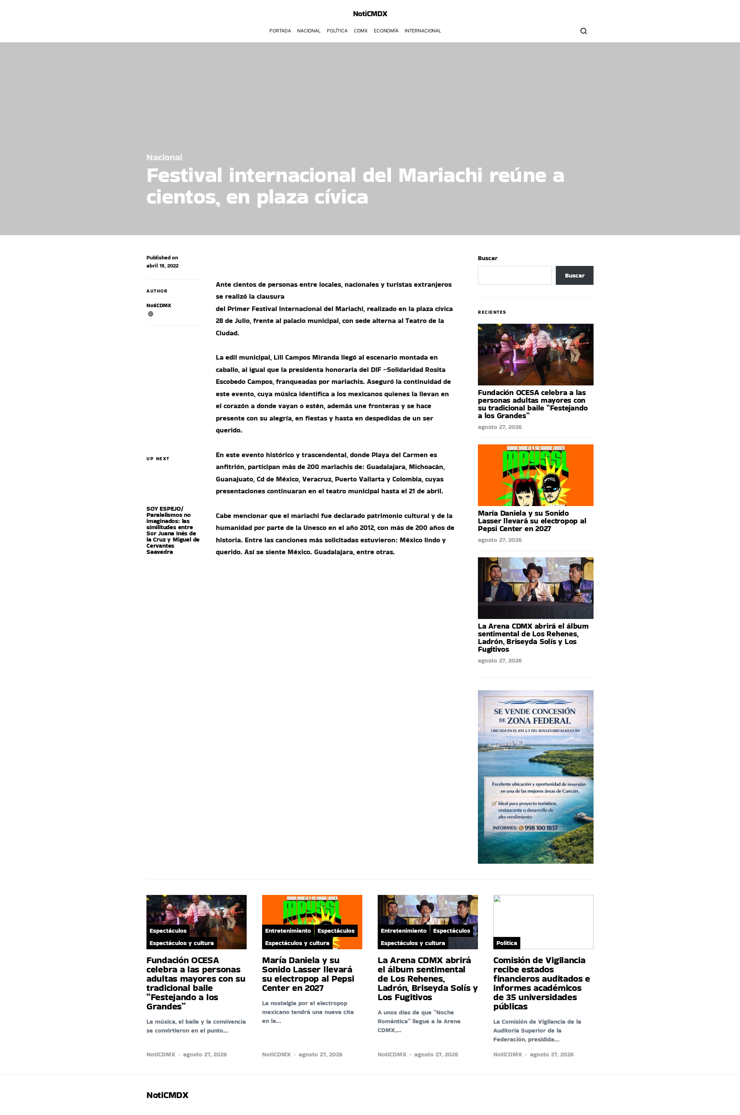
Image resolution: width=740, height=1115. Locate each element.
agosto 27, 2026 (500, 426)
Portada (280, 31)
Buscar (488, 258)
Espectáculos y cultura (182, 942)
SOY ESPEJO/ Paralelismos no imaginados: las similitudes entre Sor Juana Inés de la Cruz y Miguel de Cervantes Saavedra (173, 530)
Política (337, 31)
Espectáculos (168, 930)
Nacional (309, 31)
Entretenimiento (288, 930)
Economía (386, 31)
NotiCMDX (370, 13)
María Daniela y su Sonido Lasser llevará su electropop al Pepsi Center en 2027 (532, 521)
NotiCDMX (158, 305)
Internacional (423, 31)
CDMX (361, 31)
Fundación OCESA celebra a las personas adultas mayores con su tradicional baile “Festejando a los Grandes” (533, 404)
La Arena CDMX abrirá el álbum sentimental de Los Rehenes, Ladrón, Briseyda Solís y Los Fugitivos (533, 637)
